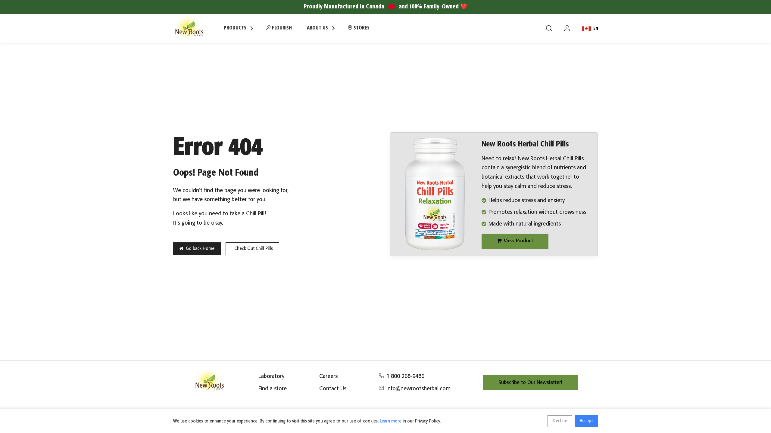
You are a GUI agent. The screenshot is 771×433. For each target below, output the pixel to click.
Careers (328, 376)
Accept (586, 421)
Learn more (390, 421)
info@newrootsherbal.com (418, 389)
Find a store (272, 389)
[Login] (567, 28)
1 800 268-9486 (405, 376)
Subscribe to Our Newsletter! (530, 382)
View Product (518, 241)
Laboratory (271, 376)
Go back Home (200, 249)
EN (595, 28)
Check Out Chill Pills (253, 249)
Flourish (281, 28)
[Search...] (549, 28)
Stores (361, 28)
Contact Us (332, 389)
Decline (560, 421)
